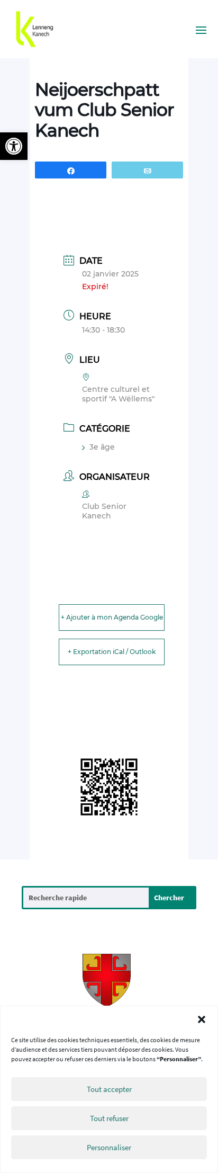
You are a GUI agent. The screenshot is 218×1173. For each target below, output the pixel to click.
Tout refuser (109, 1118)
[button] (14, 146)
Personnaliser (109, 1147)
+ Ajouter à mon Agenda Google (112, 617)
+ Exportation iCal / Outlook (112, 652)
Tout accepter (109, 1089)
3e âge (102, 447)
